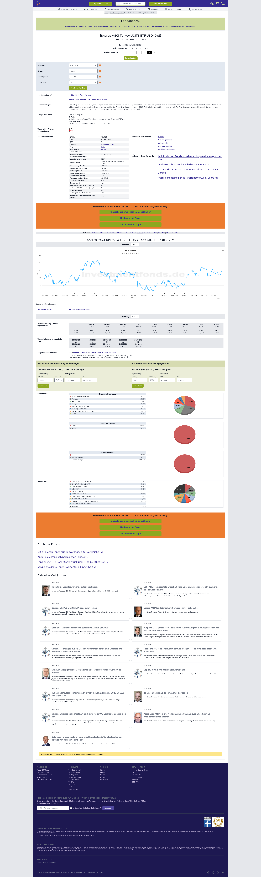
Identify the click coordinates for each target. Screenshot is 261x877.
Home (106, 13)
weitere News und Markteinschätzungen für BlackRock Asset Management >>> (72, 754)
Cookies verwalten (138, 777)
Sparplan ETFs (41, 777)
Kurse (165, 26)
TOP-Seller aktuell (75, 770)
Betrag (40, 376)
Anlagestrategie (71, 26)
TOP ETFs (72, 784)
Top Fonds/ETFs (100, 4)
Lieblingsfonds (73, 775)
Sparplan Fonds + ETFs (44, 775)
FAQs (133, 772)
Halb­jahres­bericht (165, 146)
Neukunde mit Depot (130, 218)
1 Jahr (127, 233)
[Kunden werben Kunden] (212, 4)
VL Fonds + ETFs (74, 779)
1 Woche (95, 233)
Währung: (126, 244)
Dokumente (173, 26)
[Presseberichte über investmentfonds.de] (207, 822)
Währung (57, 376)
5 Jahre (147, 233)
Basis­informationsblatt (167, 149)
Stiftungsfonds (73, 789)
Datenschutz (136, 775)
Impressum (104, 779)
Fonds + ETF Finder (43, 770)
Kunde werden (160, 4)
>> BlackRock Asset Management (82, 95)
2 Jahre (133, 233)
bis (83, 376)
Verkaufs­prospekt (165, 140)
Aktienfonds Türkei (107, 144)
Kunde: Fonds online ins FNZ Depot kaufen (130, 212)
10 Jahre (161, 233)
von (66, 376)
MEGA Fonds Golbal (75, 777)
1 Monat (103, 233)
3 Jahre (140, 233)
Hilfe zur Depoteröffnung (140, 770)
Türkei (103, 147)
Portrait (161, 137)
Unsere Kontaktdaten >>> (47, 863)
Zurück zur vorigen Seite (117, 13)
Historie (102, 772)
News (181, 26)
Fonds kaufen (190, 26)
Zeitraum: (86, 233)
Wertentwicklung (85, 26)
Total (176, 233)
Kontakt (102, 777)
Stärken (102, 770)
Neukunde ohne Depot (130, 224)
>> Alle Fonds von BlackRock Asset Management (88, 99)
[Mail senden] (217, 4)
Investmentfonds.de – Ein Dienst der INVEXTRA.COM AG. (64, 872)
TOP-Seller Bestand (75, 772)
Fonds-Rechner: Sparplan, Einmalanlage (146, 26)
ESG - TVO (135, 782)
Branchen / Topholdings (119, 26)
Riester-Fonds (73, 787)
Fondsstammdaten (100, 26)
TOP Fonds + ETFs (43, 772)
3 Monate (111, 233)
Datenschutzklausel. (92, 808)
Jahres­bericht (163, 143)
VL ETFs (71, 782)
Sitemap (135, 779)
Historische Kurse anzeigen (80, 310)
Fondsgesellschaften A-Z (45, 779)
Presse (102, 775)
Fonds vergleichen (78, 88)
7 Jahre (154, 233)
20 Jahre (169, 233)
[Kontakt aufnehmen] (223, 4)
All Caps (103, 149)
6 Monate (119, 233)
